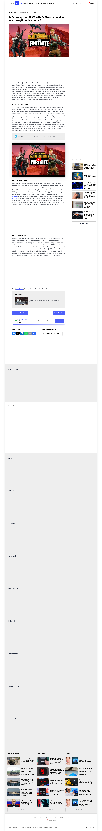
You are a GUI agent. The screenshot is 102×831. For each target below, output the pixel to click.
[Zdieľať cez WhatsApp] (26, 333)
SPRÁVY (31, 3)
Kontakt (55, 827)
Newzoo (15, 196)
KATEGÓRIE (52, 3)
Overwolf (15, 198)
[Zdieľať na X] (18, 333)
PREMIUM (25, 3)
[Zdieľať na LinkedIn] (22, 333)
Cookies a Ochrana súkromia (27, 827)
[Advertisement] (39, 70)
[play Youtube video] (38, 160)
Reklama (46, 827)
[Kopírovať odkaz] (34, 333)
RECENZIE (43, 3)
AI (47, 3)
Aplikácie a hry (13, 12)
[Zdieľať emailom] (30, 333)
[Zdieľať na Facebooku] (14, 333)
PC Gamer (19, 289)
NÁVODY (37, 3)
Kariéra (51, 827)
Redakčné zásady (39, 827)
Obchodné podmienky (13, 827)
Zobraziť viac (84, 223)
